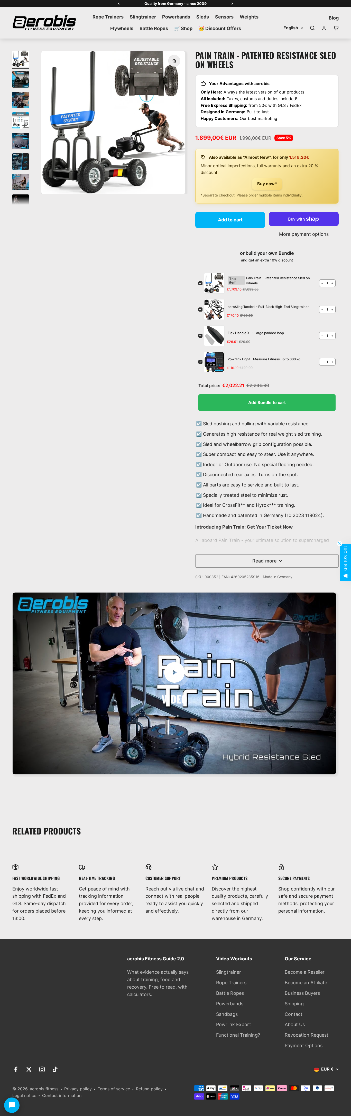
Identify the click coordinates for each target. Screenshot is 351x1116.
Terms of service (114, 1088)
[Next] (232, 4)
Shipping (294, 1003)
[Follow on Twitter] (28, 1069)
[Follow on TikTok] (55, 1069)
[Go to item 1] (20, 60)
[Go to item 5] (20, 142)
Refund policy (149, 1088)
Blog (334, 17)
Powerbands (176, 17)
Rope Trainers (108, 17)
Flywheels (121, 28)
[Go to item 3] (20, 101)
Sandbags (227, 1014)
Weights (249, 17)
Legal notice (24, 1095)
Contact (293, 1014)
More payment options (304, 234)
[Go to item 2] (20, 80)
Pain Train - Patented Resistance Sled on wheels (278, 280)
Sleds (202, 17)
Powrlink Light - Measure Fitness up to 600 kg (264, 359)
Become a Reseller (305, 972)
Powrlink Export (233, 1024)
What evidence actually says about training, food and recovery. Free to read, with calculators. (158, 983)
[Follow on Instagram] (42, 1069)
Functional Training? (238, 1035)
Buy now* (267, 183)
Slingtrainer (143, 17)
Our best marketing (258, 118)
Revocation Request (306, 1035)
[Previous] (118, 4)
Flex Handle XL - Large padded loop (256, 333)
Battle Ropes (154, 28)
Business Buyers (302, 993)
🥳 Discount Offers (220, 28)
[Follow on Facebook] (15, 1069)
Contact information (61, 1095)
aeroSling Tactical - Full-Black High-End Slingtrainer (268, 307)
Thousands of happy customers (175, 3)
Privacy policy (78, 1088)
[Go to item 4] (20, 121)
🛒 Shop (183, 28)
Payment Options (303, 1045)
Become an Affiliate (306, 982)
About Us (295, 1024)
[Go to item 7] (20, 183)
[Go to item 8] (20, 203)
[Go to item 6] (20, 162)
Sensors (224, 17)
